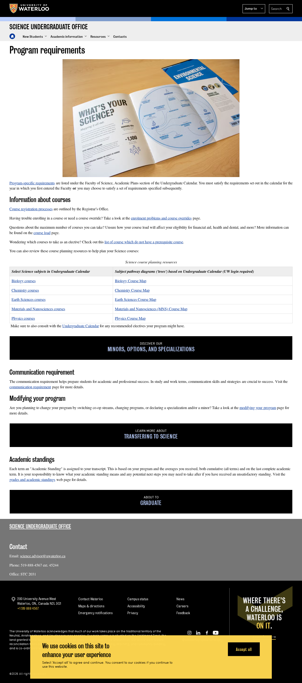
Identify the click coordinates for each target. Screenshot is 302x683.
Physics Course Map (130, 318)
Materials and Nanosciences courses (38, 308)
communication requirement (30, 386)
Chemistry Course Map (132, 290)
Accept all (244, 649)
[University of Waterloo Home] (29, 8)
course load (42, 232)
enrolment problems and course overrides (161, 217)
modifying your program (257, 407)
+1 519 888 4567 (28, 608)
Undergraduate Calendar (80, 325)
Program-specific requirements (32, 182)
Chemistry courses (25, 290)
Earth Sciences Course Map (135, 299)
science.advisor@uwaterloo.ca (42, 555)
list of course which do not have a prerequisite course (144, 241)
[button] (254, 8)
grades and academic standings (32, 479)
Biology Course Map (130, 280)
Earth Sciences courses (29, 299)
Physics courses (23, 318)
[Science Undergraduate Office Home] (12, 36)
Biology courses (24, 280)
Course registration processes (31, 208)
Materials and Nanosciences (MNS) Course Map (151, 308)
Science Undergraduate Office (40, 526)
